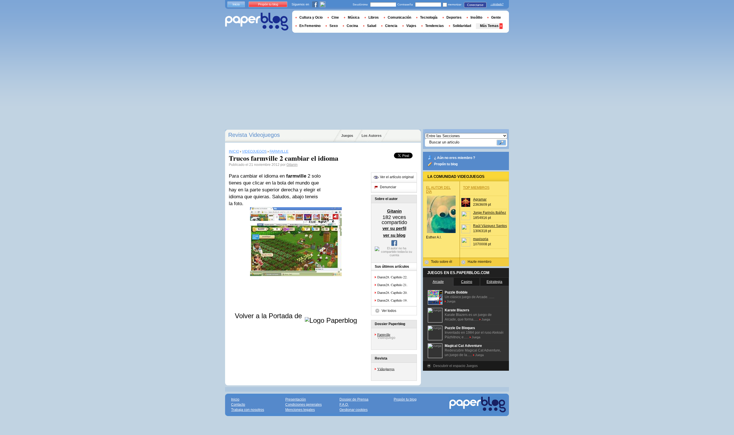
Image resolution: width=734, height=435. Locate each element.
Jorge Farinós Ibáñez (489, 213)
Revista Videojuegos (254, 135)
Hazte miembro (479, 262)
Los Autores (372, 136)
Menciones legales (300, 410)
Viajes (411, 26)
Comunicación (399, 17)
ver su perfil (394, 228)
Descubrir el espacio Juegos (455, 366)
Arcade (438, 282)
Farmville (383, 334)
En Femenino (310, 26)
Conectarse (475, 5)
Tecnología (429, 17)
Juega (451, 301)
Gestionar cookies (353, 410)
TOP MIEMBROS (476, 188)
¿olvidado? (497, 4)
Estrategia (494, 282)
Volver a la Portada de (269, 316)
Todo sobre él (441, 262)
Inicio (236, 4)
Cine (335, 17)
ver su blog (394, 235)
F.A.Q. (344, 405)
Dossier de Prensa (353, 399)
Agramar (480, 199)
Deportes (454, 17)
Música (354, 17)
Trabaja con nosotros (247, 410)
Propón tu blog (446, 164)
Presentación (295, 399)
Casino (466, 282)
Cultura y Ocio (311, 17)
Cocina (352, 26)
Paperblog (256, 22)
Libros (373, 17)
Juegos (347, 136)
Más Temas (489, 26)
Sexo (333, 26)
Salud (371, 26)
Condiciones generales (303, 405)
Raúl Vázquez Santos (490, 226)
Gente (496, 17)
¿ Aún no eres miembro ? (454, 158)
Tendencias (434, 26)
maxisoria (480, 239)
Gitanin (292, 165)
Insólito (476, 17)
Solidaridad (462, 26)
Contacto (238, 405)
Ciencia (391, 26)
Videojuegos (386, 368)
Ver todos (389, 311)
